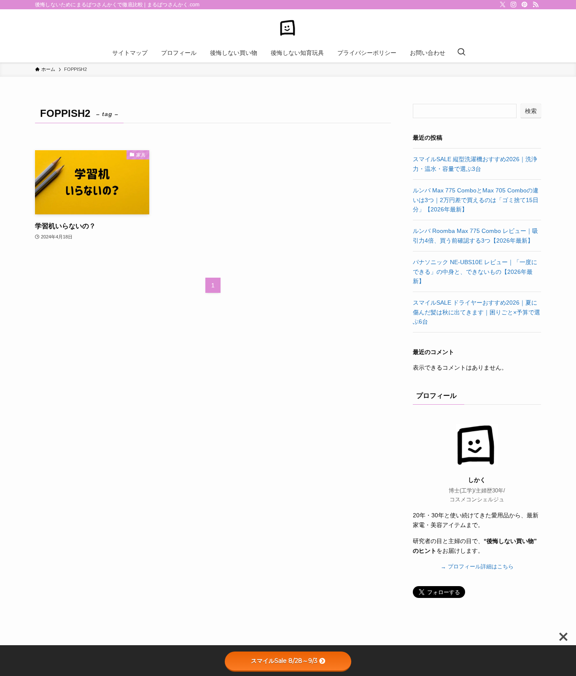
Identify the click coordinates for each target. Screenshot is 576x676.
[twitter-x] (502, 4)
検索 (531, 111)
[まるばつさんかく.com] (288, 27)
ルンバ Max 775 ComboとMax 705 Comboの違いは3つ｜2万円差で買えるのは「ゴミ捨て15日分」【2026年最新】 (475, 200)
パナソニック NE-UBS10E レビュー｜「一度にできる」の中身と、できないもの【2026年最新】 (475, 271)
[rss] (535, 4)
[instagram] (513, 4)
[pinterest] (524, 4)
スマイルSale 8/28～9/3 (284, 661)
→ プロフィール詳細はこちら (477, 566)
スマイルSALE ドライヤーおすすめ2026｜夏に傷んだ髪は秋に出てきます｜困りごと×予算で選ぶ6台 (476, 312)
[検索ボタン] (461, 52)
